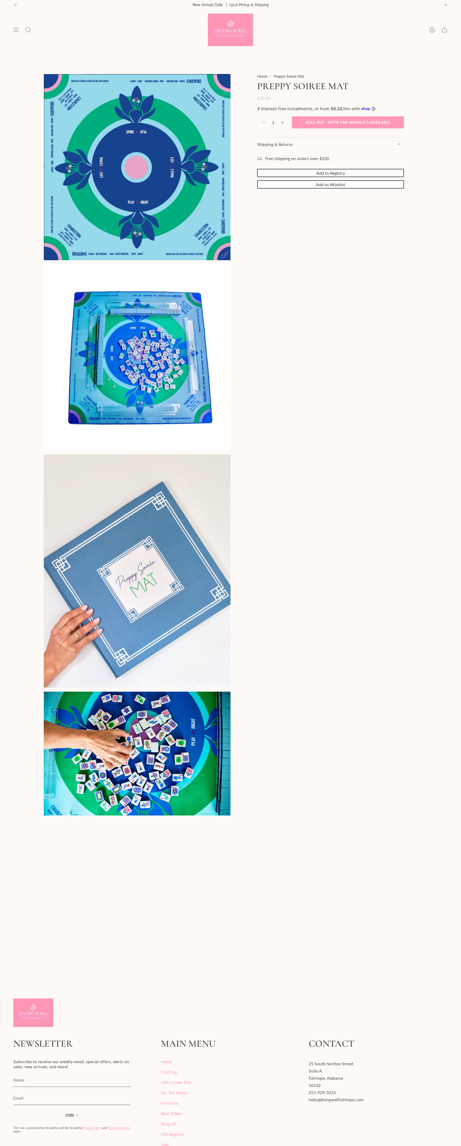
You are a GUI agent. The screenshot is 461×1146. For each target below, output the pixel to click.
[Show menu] (16, 30)
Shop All (168, 1123)
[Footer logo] (33, 1012)
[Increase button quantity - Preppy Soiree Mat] (282, 122)
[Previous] (15, 4)
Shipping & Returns (275, 143)
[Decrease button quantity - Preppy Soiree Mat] (263, 122)
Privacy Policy (92, 1128)
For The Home (174, 1092)
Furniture (169, 1103)
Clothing (169, 1071)
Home (262, 76)
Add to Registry (330, 172)
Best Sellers (171, 1113)
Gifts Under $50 (176, 1082)
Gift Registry (172, 1134)
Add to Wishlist (330, 184)
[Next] (445, 4)
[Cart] (444, 30)
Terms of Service (119, 1128)
